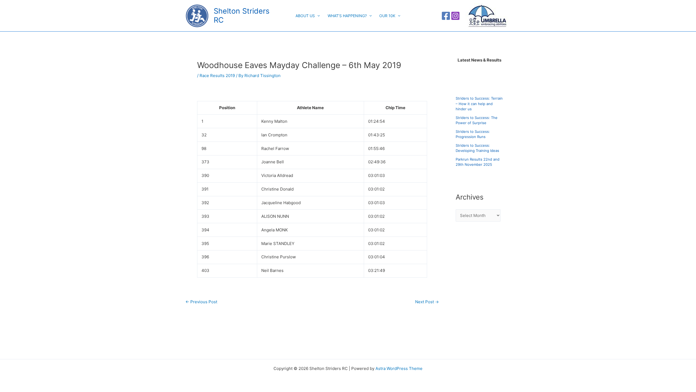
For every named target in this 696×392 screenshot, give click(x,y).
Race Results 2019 (217, 75)
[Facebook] (445, 15)
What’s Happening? (347, 15)
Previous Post (201, 302)
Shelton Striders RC (241, 15)
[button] (317, 16)
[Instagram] (455, 15)
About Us (305, 15)
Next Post (427, 302)
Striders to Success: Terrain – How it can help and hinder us (479, 103)
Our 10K (387, 15)
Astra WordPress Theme (398, 368)
